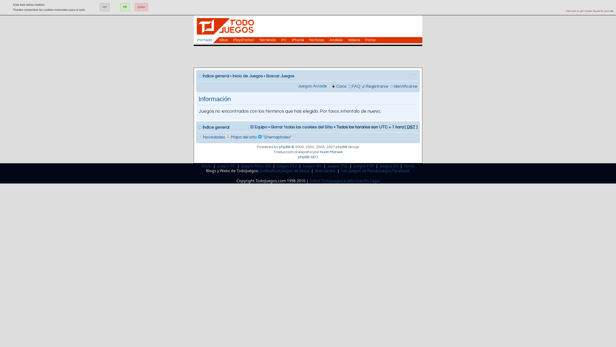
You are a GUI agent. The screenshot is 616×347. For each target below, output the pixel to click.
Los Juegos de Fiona (359, 170)
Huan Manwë (331, 152)
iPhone (298, 40)
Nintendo (268, 40)
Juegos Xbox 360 (256, 166)
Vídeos (354, 40)
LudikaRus (269, 170)
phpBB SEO (308, 157)
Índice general (216, 76)
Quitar (141, 7)
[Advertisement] (310, 57)
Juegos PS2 (338, 166)
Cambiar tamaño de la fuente (414, 73)
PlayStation (243, 40)
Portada (204, 40)
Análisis (336, 40)
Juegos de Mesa (295, 170)
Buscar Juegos (280, 76)
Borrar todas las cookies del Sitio (302, 127)
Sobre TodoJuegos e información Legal (344, 180)
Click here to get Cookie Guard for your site (590, 11)
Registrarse (377, 86)
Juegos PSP (364, 166)
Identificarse (405, 86)
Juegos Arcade (312, 86)
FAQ (356, 86)
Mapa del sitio (243, 137)
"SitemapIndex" (277, 137)
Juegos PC (226, 166)
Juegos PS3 (287, 166)
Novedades (213, 137)
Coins (341, 86)
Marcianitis (325, 170)
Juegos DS (389, 166)
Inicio (206, 166)
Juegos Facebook (394, 170)
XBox (223, 40)
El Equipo (258, 127)
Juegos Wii (312, 166)
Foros (371, 40)
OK (125, 7)
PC (284, 40)
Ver (105, 7)
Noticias (316, 40)
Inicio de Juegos (247, 76)
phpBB (285, 147)
